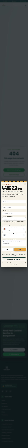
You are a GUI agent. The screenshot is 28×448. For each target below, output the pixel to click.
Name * (3, 199)
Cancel (8, 249)
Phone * (4, 204)
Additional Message (9, 239)
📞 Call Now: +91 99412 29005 (14, 259)
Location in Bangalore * (8, 216)
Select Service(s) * (7, 225)
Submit (20, 249)
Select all (24, 225)
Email (6, 210)
